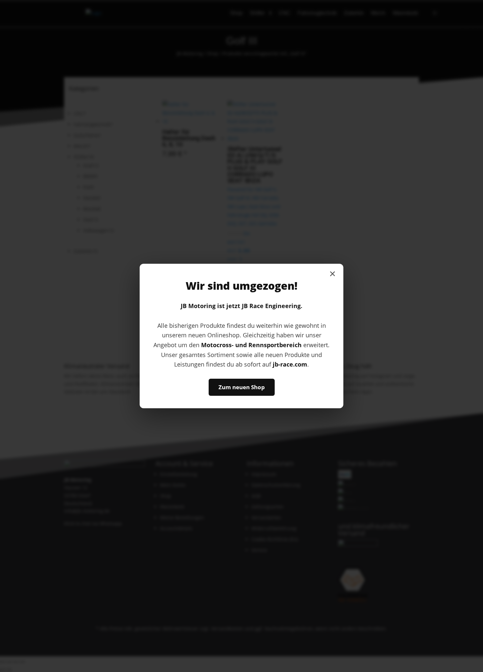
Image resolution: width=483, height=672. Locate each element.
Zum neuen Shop (241, 387)
